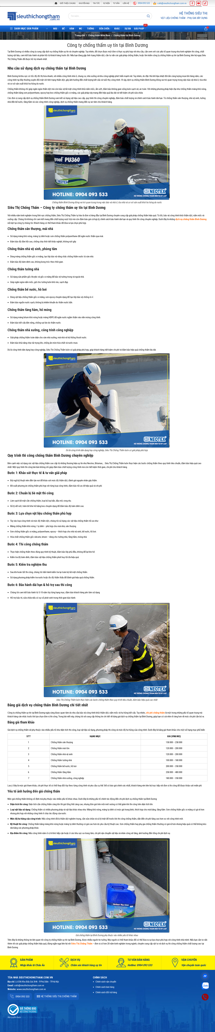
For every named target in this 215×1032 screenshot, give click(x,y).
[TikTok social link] (205, 3)
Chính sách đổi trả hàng (106, 992)
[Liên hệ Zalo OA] (205, 985)
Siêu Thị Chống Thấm (81, 943)
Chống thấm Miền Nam (99, 35)
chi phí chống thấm (155, 712)
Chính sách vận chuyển (106, 981)
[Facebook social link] (192, 3)
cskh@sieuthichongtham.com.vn (172, 3)
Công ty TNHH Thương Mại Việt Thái (36, 1017)
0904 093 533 (144, 3)
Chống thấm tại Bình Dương (126, 35)
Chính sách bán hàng (105, 987)
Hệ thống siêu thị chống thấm (58, 996)
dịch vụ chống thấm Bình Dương (191, 219)
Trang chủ (80, 35)
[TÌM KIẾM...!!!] (148, 16)
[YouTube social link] (198, 3)
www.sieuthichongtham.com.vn (31, 989)
